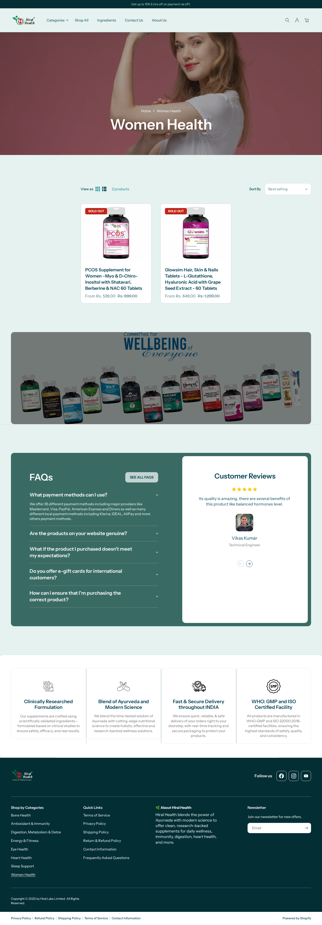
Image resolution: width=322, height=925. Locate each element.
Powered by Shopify (297, 918)
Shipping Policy (69, 918)
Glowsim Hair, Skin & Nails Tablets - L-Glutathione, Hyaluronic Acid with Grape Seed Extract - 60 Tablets (193, 279)
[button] (56, 20)
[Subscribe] (306, 828)
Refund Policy (44, 918)
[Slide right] (249, 563)
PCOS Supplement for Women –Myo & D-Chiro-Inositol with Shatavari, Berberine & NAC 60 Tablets (113, 279)
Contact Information (126, 918)
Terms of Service (96, 918)
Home (146, 111)
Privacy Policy (21, 918)
